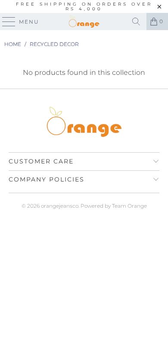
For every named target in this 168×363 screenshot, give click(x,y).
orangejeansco (59, 206)
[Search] (136, 21)
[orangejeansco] (84, 21)
